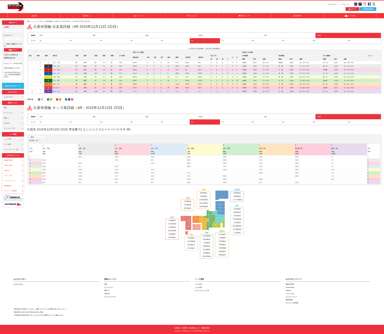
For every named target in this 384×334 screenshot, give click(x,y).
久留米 (319, 35)
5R (162, 41)
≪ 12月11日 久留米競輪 (195, 48)
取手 (41, 35)
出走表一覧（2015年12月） (63, 21)
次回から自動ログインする (13, 45)
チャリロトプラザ (9, 128)
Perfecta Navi (8, 165)
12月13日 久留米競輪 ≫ (213, 48)
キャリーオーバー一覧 (11, 149)
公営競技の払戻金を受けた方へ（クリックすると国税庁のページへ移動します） (39, 315)
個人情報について (194, 328)
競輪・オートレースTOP (34, 21)
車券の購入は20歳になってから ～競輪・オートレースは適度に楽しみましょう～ (40, 309)
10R (314, 41)
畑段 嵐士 (58, 91)
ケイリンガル (8, 175)
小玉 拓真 (58, 70)
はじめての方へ (333, 4)
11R (349, 41)
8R (253, 41)
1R (40, 41)
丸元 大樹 (58, 62)
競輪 (5, 107)
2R (71, 41)
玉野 (265, 35)
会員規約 (177, 328)
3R (101, 41)
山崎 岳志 (58, 66)
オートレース (8, 113)
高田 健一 (58, 84)
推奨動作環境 (205, 328)
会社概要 (184, 328)
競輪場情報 (7, 185)
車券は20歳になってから (12, 68)
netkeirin (7, 170)
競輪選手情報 (8, 160)
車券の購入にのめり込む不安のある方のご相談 (28, 312)
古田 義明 (58, 77)
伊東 (94, 35)
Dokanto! (7, 123)
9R (283, 41)
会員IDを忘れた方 (9, 58)
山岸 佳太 (58, 73)
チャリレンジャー (9, 180)
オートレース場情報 (10, 191)
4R (131, 41)
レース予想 (7, 139)
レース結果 (7, 144)
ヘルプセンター (345, 4)
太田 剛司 (58, 80)
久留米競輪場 (48, 21)
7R (222, 41)
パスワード (8, 35)
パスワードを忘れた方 (11, 54)
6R (192, 41)
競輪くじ (7, 118)
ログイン (14, 50)
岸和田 (200, 35)
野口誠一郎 (58, 88)
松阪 (147, 35)
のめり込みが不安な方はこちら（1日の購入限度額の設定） (12, 74)
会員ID (7, 27)
